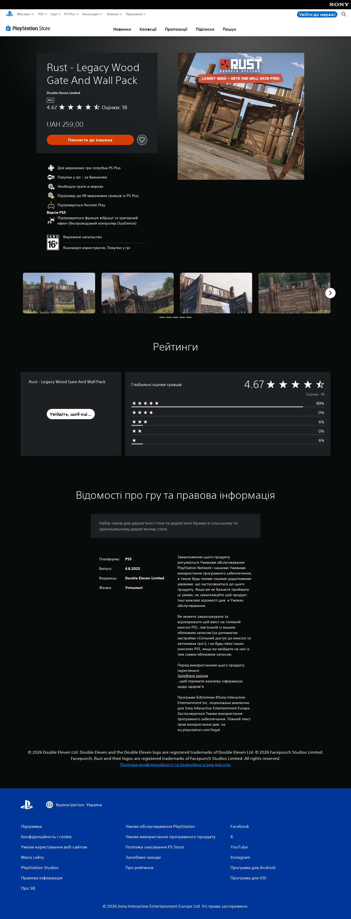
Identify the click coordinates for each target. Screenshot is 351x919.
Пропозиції (176, 29)
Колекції (148, 29)
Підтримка (134, 14)
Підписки (205, 29)
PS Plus (69, 14)
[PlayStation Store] (29, 28)
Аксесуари (90, 14)
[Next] (330, 293)
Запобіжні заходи (193, 675)
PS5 (40, 14)
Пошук (229, 29)
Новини (112, 14)
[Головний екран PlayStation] (9, 14)
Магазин (24, 14)
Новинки (122, 29)
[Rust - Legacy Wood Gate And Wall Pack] (59, 293)
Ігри (54, 14)
